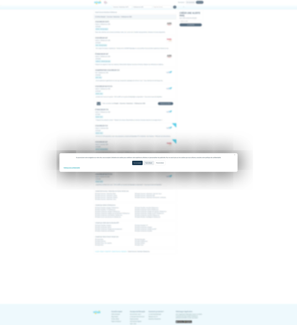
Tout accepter (137, 163)
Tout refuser (148, 163)
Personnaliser (160, 163)
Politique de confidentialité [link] (72, 168)
